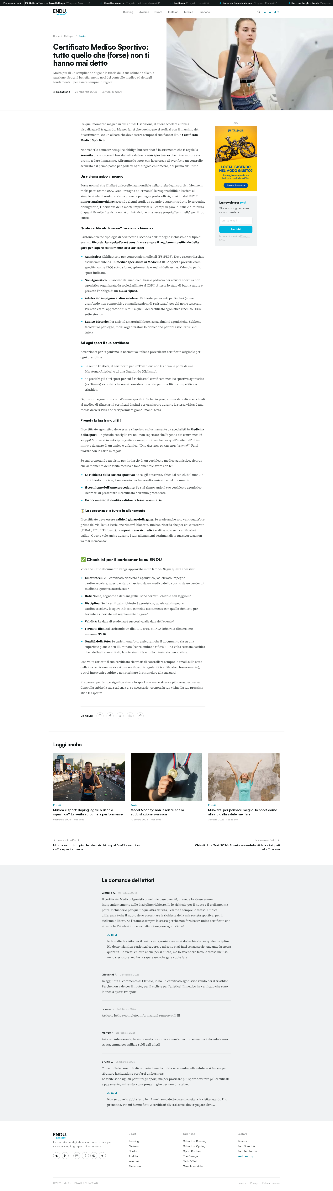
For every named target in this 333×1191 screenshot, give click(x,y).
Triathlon (173, 11)
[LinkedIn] (130, 715)
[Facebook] (110, 715)
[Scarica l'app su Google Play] (65, 1155)
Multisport (69, 36)
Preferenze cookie (271, 1183)
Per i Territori (246, 1151)
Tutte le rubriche (193, 1166)
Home (56, 36)
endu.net (270, 12)
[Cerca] (258, 12)
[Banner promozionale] (236, 158)
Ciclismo (144, 11)
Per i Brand (245, 1146)
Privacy (254, 1183)
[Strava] (102, 1155)
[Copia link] (140, 715)
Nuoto (158, 11)
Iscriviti (236, 229)
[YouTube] (93, 1155)
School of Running (194, 1141)
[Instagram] (76, 1155)
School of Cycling (194, 1146)
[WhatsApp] (100, 715)
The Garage (190, 1156)
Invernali (134, 1161)
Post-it (82, 36)
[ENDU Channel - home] (60, 12)
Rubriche (204, 11)
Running (128, 11)
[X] (120, 715)
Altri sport (135, 1166)
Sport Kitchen (192, 1151)
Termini (242, 1183)
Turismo (188, 11)
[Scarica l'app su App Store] (56, 1155)
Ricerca (242, 1141)
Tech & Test (190, 1161)
